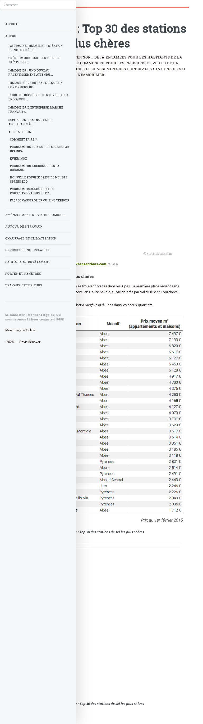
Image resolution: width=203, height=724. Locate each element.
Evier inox (18, 158)
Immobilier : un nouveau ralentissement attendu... (30, 72)
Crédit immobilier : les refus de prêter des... (34, 60)
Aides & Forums (21, 132)
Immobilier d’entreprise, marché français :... (35, 110)
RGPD (60, 319)
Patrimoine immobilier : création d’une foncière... (35, 48)
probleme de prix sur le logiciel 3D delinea (39, 149)
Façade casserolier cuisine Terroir (40, 200)
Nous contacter (42, 319)
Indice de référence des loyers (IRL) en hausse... (38, 97)
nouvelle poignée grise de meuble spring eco (39, 179)
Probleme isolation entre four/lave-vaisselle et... (32, 191)
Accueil (12, 24)
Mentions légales (41, 315)
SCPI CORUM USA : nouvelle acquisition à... (30, 122)
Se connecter (15, 315)
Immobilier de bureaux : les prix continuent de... (35, 85)
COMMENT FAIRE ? (23, 139)
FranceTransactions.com (85, 263)
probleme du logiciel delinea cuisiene (34, 168)
